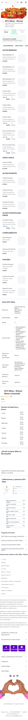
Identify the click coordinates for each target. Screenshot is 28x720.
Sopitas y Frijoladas (6, 590)
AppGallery (22, 649)
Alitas (2, 399)
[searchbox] (11, 2)
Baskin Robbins (5, 566)
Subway (3, 593)
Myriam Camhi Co (6, 575)
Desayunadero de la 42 (7, 584)
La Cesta (3, 569)
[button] (14, 6)
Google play (14, 649)
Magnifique (4, 578)
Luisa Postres (5, 587)
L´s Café (3, 559)
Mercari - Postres (6, 572)
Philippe (3, 562)
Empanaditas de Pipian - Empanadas (11, 581)
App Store (6, 649)
